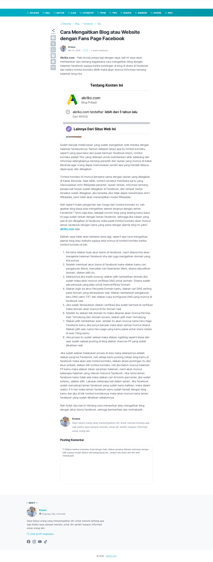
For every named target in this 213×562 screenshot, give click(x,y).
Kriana (42, 510)
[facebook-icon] (28, 542)
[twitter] (53, 43)
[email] (53, 67)
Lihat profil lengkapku (41, 533)
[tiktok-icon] (45, 542)
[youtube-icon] (40, 542)
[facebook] (53, 37)
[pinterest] (53, 61)
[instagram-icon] (34, 542)
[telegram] (53, 55)
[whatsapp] (53, 49)
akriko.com (67, 228)
